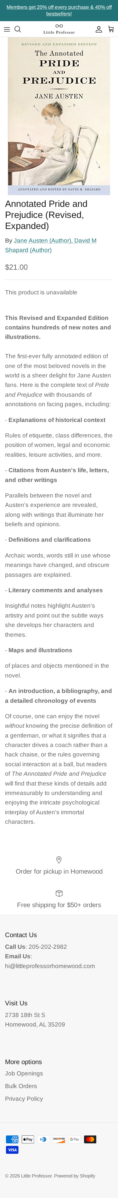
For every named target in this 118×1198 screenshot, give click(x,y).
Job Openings (24, 1073)
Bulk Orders (21, 1086)
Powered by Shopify (74, 1175)
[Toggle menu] (7, 29)
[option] (59, 116)
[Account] (97, 29)
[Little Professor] (59, 29)
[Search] (21, 29)
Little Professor (36, 1175)
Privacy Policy (24, 1098)
